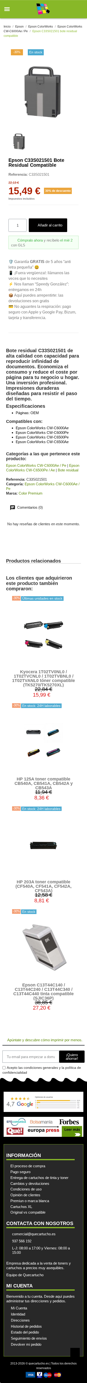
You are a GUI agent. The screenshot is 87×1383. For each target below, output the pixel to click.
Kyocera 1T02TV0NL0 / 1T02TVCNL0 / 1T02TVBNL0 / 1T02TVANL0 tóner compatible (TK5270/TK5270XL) (43, 678)
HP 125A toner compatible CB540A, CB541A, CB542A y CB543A (43, 783)
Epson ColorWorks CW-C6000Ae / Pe (36, 465)
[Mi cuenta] (72, 9)
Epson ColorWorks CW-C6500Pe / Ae (42, 467)
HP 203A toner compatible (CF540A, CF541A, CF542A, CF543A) (43, 886)
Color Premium (31, 493)
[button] (7, 9)
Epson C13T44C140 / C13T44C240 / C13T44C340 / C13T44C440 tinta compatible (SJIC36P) (43, 992)
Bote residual (68, 470)
